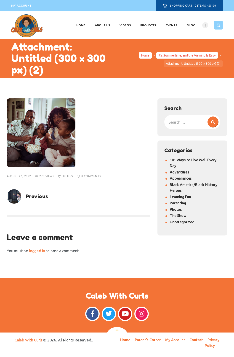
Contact (196, 340)
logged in (37, 251)
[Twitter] (109, 314)
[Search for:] (192, 122)
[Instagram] (141, 314)
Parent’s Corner (148, 340)
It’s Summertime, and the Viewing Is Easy (187, 55)
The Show (178, 216)
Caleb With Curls (28, 340)
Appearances (181, 178)
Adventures (179, 172)
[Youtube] (125, 314)
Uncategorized (182, 222)
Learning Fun (180, 197)
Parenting (178, 203)
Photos (176, 209)
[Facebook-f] (92, 314)
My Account (175, 340)
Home (145, 55)
